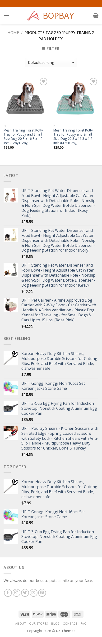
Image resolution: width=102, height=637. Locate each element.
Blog (55, 624)
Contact (70, 624)
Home (13, 32)
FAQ (84, 624)
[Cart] (95, 15)
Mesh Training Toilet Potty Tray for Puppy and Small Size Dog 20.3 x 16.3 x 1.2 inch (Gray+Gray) (23, 136)
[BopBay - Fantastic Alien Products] (51, 15)
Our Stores (38, 624)
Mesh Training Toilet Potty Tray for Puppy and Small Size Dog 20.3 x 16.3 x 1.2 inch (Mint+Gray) (73, 136)
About (20, 624)
